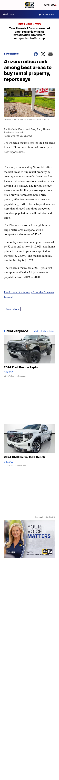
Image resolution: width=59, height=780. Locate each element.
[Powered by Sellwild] (50, 517)
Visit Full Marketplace (44, 331)
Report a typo (12, 309)
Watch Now (49, 5)
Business (12, 53)
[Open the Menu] (5, 5)
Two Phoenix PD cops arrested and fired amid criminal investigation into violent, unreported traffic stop (29, 33)
